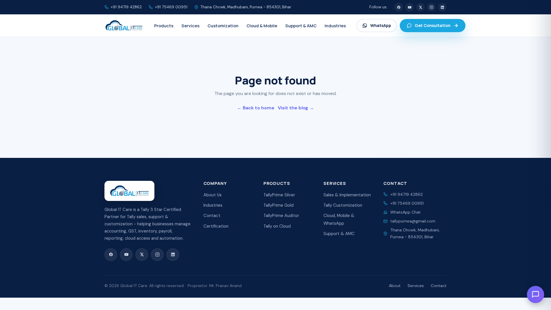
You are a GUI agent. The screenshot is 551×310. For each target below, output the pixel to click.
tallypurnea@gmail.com (412, 221)
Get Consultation (433, 25)
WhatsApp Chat (405, 212)
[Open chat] (535, 294)
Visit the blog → (296, 108)
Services (416, 285)
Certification (215, 226)
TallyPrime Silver (279, 195)
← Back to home (255, 108)
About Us (212, 195)
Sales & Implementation (347, 195)
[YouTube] (409, 7)
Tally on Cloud (277, 226)
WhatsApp (380, 25)
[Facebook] (398, 7)
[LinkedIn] (442, 7)
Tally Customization (342, 205)
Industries (212, 205)
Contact (211, 215)
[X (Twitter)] (420, 7)
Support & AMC (339, 234)
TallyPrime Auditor (281, 215)
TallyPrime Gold (278, 205)
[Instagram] (431, 7)
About (395, 285)
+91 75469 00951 (171, 7)
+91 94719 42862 (126, 7)
